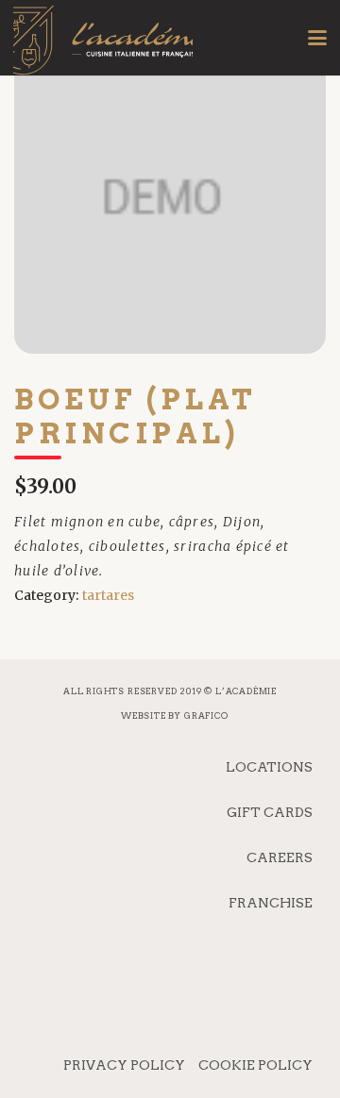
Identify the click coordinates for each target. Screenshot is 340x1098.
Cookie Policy (255, 1065)
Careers (279, 857)
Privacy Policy (124, 1065)
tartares (108, 595)
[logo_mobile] (103, 51)
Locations (269, 766)
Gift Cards (270, 812)
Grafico (206, 715)
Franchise (271, 902)
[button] (317, 37)
